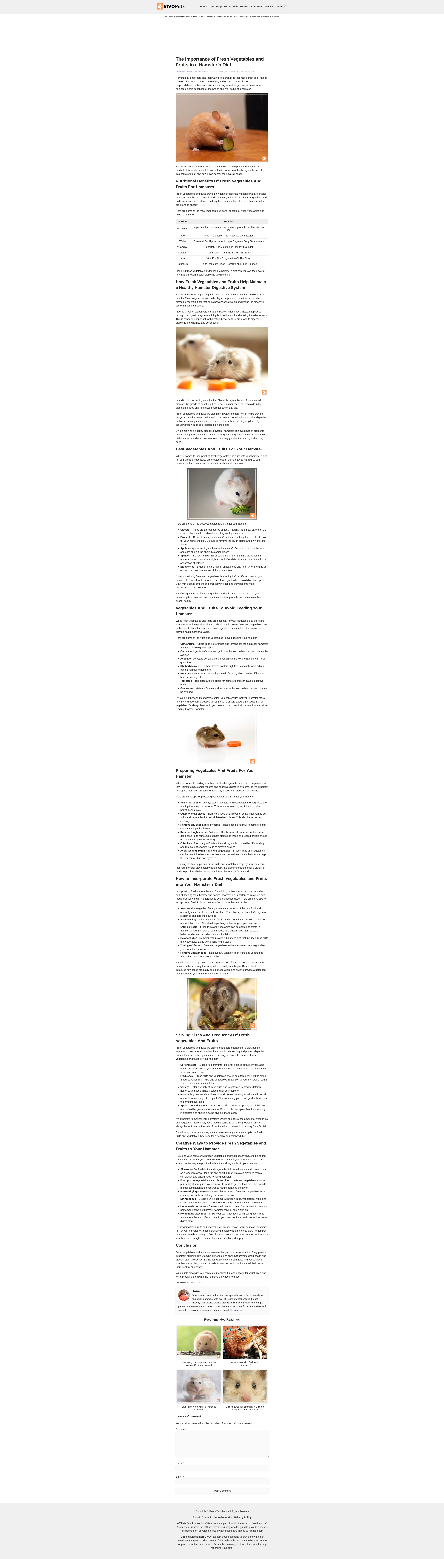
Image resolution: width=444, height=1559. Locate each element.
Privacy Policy (242, 1517)
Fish (235, 6)
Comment (182, 1429)
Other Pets (256, 6)
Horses (243, 6)
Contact (206, 1517)
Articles (269, 6)
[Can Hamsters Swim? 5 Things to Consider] (199, 1402)
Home (203, 6)
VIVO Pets (180, 72)
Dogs (219, 6)
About (279, 6)
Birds (227, 6)
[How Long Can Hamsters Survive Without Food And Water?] (199, 1357)
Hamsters (197, 72)
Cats (211, 6)
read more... (240, 1310)
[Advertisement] (222, 39)
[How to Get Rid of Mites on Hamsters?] (245, 1357)
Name (180, 1463)
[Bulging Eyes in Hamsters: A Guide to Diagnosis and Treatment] (245, 1402)
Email (180, 1476)
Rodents (189, 72)
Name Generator (222, 1517)
